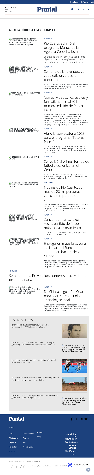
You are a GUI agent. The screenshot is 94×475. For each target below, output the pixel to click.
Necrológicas (28, 447)
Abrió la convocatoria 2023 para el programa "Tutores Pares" (64, 137)
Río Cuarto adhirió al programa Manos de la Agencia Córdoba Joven (61, 47)
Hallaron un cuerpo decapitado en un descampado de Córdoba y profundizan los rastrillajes (35, 378)
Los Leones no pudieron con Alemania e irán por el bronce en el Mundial (34, 361)
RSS (74, 454)
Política (12, 451)
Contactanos (71, 442)
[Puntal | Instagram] (81, 418)
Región (26, 438)
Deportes (13, 442)
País (24, 442)
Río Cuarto (48, 38)
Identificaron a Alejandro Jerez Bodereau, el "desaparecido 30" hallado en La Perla (30, 325)
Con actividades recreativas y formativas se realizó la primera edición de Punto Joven (66, 103)
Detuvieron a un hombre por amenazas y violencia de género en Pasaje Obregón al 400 (35, 396)
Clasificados (71, 451)
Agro (39, 437)
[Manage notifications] (88, 470)
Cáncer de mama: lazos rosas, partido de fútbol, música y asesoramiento (62, 223)
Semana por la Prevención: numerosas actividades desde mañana (47, 277)
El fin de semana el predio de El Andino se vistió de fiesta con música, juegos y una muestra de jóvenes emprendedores (66, 86)
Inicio (11, 433)
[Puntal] (16, 420)
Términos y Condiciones (16, 461)
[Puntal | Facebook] (78, 9)
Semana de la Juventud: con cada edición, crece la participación (65, 75)
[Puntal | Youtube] (88, 9)
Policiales (13, 447)
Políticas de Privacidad (33, 461)
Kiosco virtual (72, 446)
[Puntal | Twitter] (83, 9)
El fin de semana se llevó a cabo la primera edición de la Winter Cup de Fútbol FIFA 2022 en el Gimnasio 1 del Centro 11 (66, 176)
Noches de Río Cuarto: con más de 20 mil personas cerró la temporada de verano (64, 193)
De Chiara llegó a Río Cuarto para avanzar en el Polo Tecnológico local (65, 295)
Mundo (40, 432)
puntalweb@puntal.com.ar (21, 468)
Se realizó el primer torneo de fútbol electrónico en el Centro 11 (66, 165)
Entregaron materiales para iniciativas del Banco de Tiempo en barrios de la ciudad (65, 249)
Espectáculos (48, 182)
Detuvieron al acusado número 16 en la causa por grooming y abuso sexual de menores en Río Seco (33, 343)
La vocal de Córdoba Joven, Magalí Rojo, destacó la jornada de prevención (66, 233)
